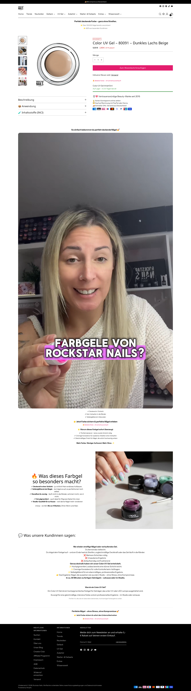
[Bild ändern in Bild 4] (22, 71)
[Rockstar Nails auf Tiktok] (169, 6)
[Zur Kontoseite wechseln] (167, 14)
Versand (114, 75)
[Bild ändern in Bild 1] (22, 40)
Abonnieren (121, 642)
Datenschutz (39, 668)
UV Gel (60, 649)
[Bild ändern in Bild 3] (22, 60)
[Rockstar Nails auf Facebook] (160, 6)
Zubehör (60, 653)
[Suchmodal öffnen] (160, 14)
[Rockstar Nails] (21, 8)
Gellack (60, 644)
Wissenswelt (62, 665)
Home (59, 632)
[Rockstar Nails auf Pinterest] (166, 6)
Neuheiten (61, 640)
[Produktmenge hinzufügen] (101, 60)
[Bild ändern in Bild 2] (22, 50)
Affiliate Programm (42, 656)
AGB (35, 664)
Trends (60, 636)
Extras (59, 661)
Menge (96, 55)
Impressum (38, 660)
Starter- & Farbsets (65, 657)
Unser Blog (38, 647)
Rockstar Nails (37, 685)
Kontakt (37, 639)
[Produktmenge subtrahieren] (95, 60)
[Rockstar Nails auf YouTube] (172, 6)
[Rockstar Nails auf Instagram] (163, 6)
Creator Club (39, 651)
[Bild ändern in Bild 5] (22, 81)
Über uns (37, 643)
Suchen (37, 635)
